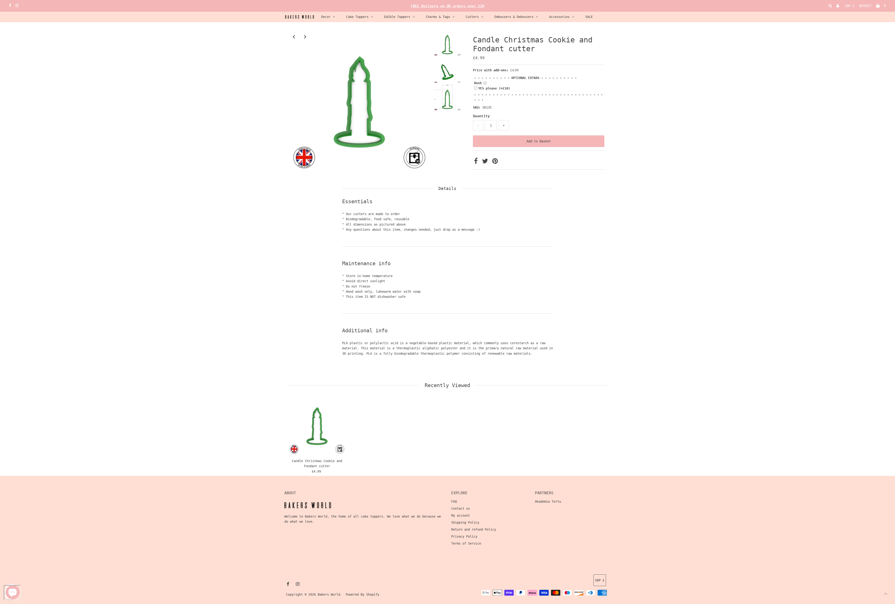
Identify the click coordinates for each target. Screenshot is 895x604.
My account (460, 515)
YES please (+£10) (494, 88)
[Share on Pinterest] (495, 162)
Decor (325, 17)
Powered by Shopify (362, 594)
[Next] (305, 36)
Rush (478, 83)
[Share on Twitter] (486, 162)
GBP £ (849, 6)
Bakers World (329, 594)
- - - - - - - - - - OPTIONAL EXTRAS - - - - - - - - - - (525, 78)
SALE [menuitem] (589, 17)
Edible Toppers (397, 17)
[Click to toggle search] (830, 6)
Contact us (460, 508)
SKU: (476, 107)
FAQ (454, 501)
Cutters (472, 17)
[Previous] (294, 36)
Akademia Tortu (548, 501)
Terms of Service (466, 543)
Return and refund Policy (473, 529)
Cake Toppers (357, 17)
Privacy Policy (464, 536)
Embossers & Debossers (514, 17)
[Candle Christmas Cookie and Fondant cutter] (317, 426)
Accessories (559, 17)
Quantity (481, 116)
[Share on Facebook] (477, 162)
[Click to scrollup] (885, 594)
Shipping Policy (465, 522)
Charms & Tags (438, 17)
